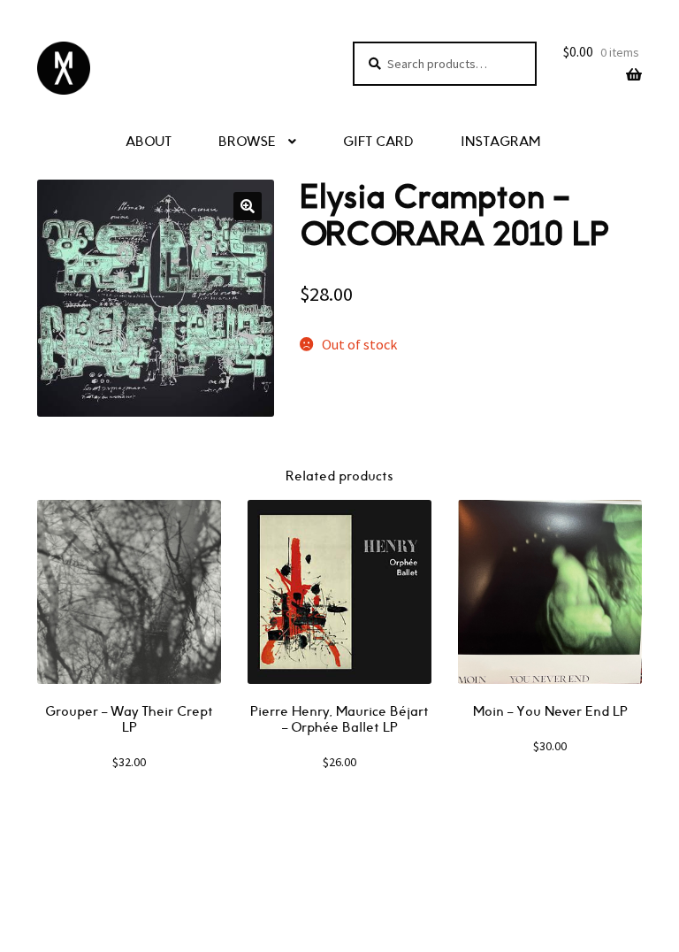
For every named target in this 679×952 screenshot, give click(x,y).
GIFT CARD (378, 142)
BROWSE (247, 142)
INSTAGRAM (500, 142)
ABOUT (149, 142)
